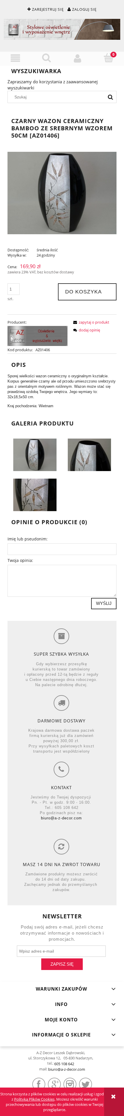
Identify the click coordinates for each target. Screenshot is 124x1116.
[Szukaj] (110, 97)
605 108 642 (64, 1063)
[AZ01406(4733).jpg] (35, 454)
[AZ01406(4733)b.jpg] (35, 494)
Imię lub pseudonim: (27, 539)
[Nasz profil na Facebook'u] (38, 1084)
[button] (15, 58)
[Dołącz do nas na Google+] (54, 1084)
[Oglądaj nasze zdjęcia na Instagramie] (70, 1084)
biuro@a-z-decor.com (61, 818)
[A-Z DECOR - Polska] (37, 335)
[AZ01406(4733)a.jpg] (89, 454)
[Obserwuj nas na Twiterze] (85, 1084)
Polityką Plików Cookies (34, 1099)
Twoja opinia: (20, 560)
